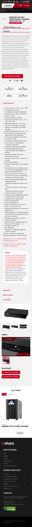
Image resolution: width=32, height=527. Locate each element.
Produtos (9, 9)
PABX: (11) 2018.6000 (9, 501)
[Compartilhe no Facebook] (10, 80)
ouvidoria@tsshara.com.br (16, 504)
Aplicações (7, 300)
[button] (9, 88)
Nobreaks (10, 394)
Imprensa (5, 456)
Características (8, 103)
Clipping (5, 458)
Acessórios (6, 474)
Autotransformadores (9, 476)
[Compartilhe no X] (12, 2)
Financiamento (7, 461)
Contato (5, 463)
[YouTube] (14, 1)
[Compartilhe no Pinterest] (14, 80)
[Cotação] (20, 5)
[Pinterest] (17, 1)
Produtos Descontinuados (11, 486)
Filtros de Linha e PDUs (9, 481)
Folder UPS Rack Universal (11, 376)
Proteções (6, 290)
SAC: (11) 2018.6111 (8, 502)
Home (3, 9)
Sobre (5, 453)
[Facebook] (4, 1)
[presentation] (12, 433)
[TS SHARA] (8, 5)
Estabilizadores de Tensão (10, 479)
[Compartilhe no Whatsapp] (19, 80)
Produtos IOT (7, 488)
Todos (4, 394)
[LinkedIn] (9, 1)
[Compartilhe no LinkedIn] (17, 80)
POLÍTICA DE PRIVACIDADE (9, 466)
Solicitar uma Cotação (12, 76)
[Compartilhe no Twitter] (12, 80)
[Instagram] (6, 1)
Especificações (8, 295)
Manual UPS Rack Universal (12, 372)
